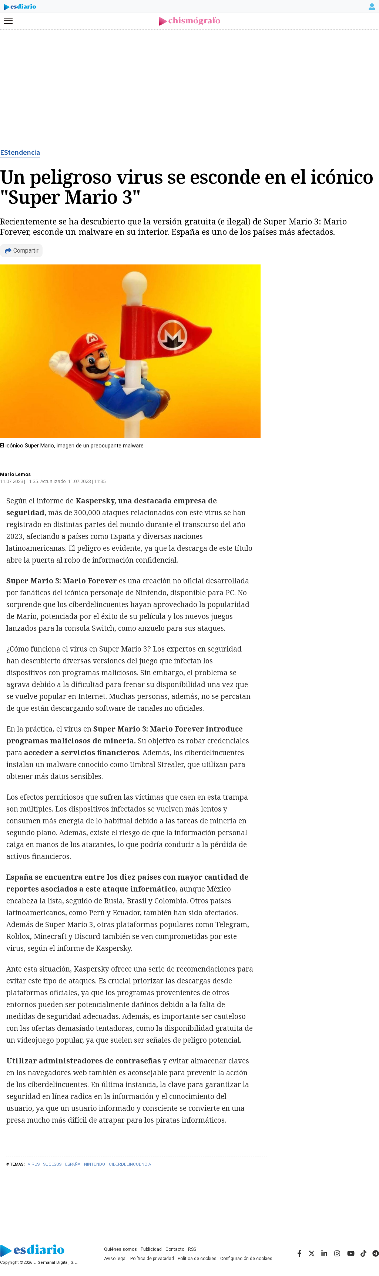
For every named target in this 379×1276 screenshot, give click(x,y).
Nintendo (94, 1164)
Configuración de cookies (246, 1258)
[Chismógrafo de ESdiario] (189, 21)
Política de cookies (197, 1258)
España (72, 1164)
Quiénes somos (120, 1249)
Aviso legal (115, 1258)
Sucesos (52, 1164)
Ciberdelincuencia (130, 1164)
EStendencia (20, 152)
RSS (192, 1249)
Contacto (174, 1249)
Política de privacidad (152, 1258)
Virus (34, 1164)
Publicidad (151, 1249)
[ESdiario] (20, 8)
